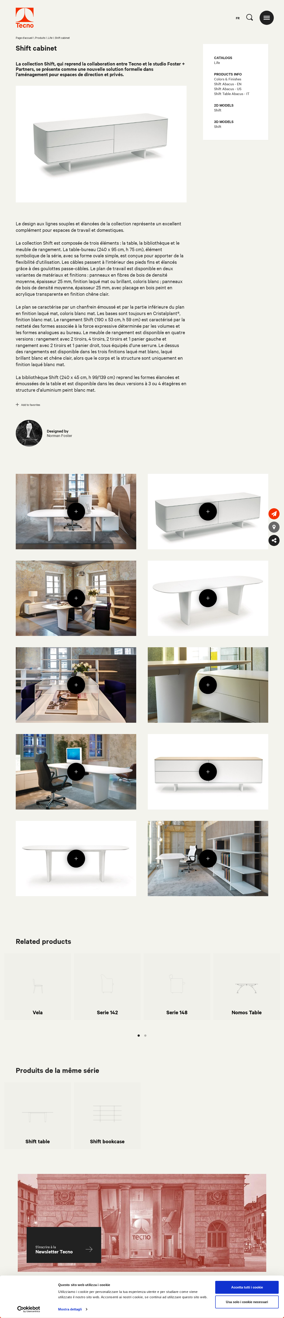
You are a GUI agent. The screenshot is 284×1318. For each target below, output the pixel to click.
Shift (217, 109)
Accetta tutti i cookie (247, 1287)
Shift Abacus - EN (227, 83)
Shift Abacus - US (227, 88)
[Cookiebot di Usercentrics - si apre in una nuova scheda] (28, 1309)
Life (50, 38)
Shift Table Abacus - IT (231, 93)
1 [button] (138, 1035)
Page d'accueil (24, 38)
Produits (40, 38)
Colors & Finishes (227, 78)
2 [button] (145, 1035)
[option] (37, 986)
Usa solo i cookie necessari (247, 1302)
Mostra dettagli (70, 1309)
